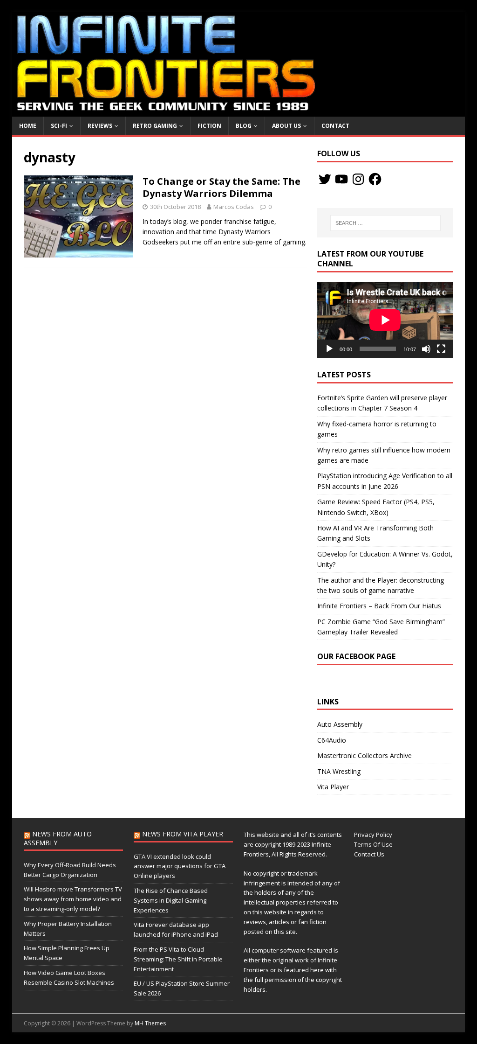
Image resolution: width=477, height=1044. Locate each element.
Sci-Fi (59, 126)
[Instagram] (358, 179)
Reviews (100, 126)
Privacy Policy (373, 834)
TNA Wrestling (339, 771)
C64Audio (331, 740)
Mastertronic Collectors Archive (364, 755)
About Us (286, 126)
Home (27, 126)
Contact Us (369, 854)
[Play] (329, 349)
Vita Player (333, 786)
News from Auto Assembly (58, 838)
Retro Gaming (155, 126)
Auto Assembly (339, 724)
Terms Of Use (373, 844)
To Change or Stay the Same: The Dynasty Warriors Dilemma (221, 187)
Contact (335, 126)
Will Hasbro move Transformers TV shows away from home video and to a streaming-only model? (73, 899)
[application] (385, 320)
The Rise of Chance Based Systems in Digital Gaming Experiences (171, 900)
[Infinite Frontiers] (238, 111)
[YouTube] (341, 179)
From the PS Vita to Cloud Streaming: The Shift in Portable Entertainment (178, 959)
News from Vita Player (182, 833)
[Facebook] (375, 179)
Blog (244, 126)
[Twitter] (324, 179)
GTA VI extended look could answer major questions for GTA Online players (179, 866)
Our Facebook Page (356, 656)
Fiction (209, 126)
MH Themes (150, 1023)
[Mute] (426, 349)
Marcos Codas (233, 206)
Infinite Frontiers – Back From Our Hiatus (379, 605)
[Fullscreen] (441, 349)
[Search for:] (385, 223)
